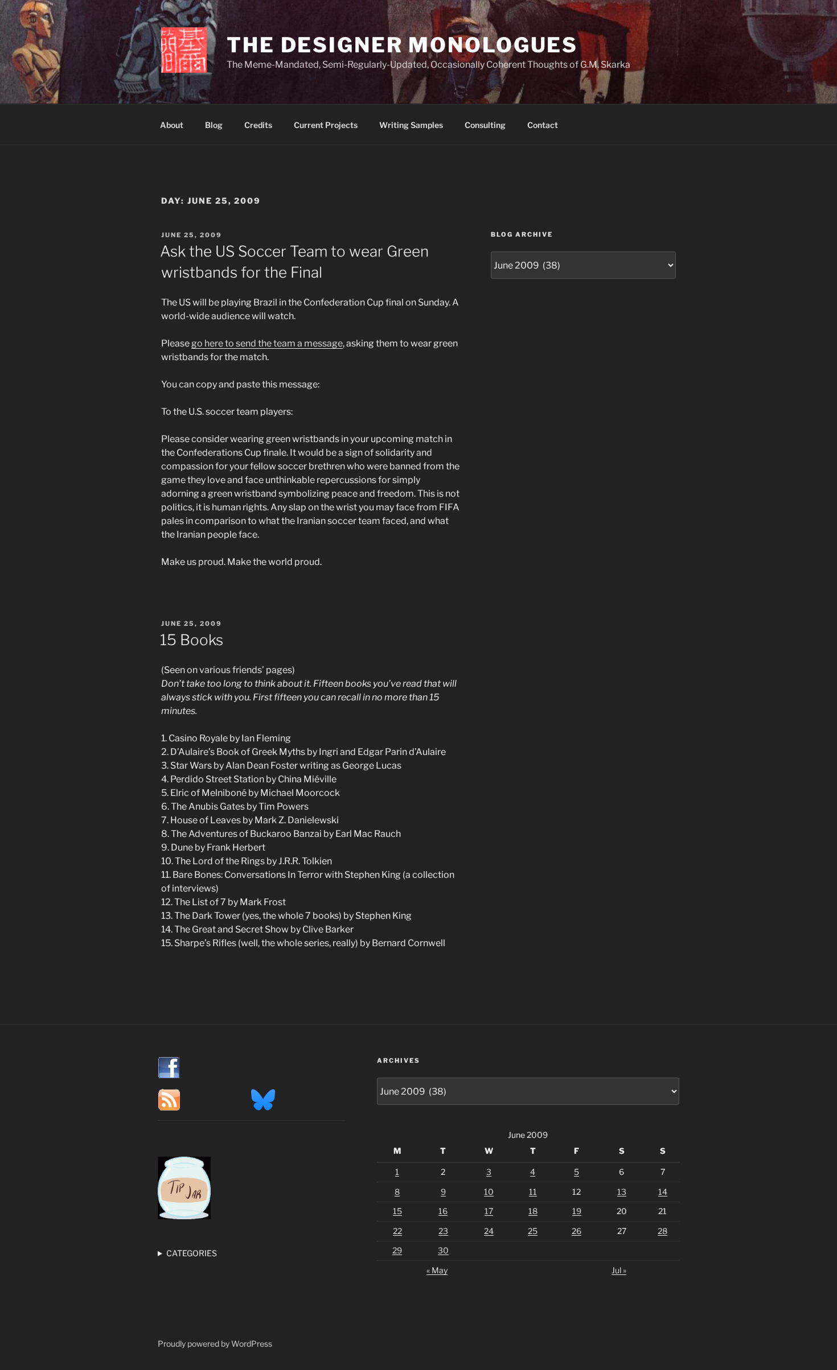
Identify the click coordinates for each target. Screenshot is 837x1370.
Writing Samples (411, 125)
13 (621, 1191)
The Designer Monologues (402, 44)
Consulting (485, 125)
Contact (542, 125)
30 (443, 1250)
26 (576, 1231)
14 (662, 1191)
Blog (214, 125)
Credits (258, 125)
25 (533, 1231)
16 (443, 1211)
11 (533, 1191)
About (171, 125)
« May (437, 1270)
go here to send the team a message (267, 343)
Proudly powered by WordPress (215, 1343)
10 (489, 1191)
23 (443, 1231)
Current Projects (326, 125)
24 (489, 1231)
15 (397, 1211)
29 (397, 1250)
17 (489, 1211)
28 (662, 1231)
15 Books (191, 640)
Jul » (619, 1270)
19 (576, 1211)
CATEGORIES (191, 1253)
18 (533, 1211)
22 (397, 1231)
